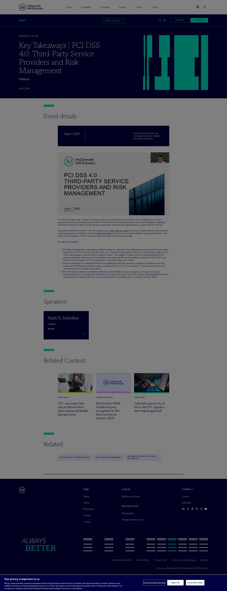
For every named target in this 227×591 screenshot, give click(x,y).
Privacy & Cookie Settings (154, 583)
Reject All (175, 583)
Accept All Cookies (195, 583)
